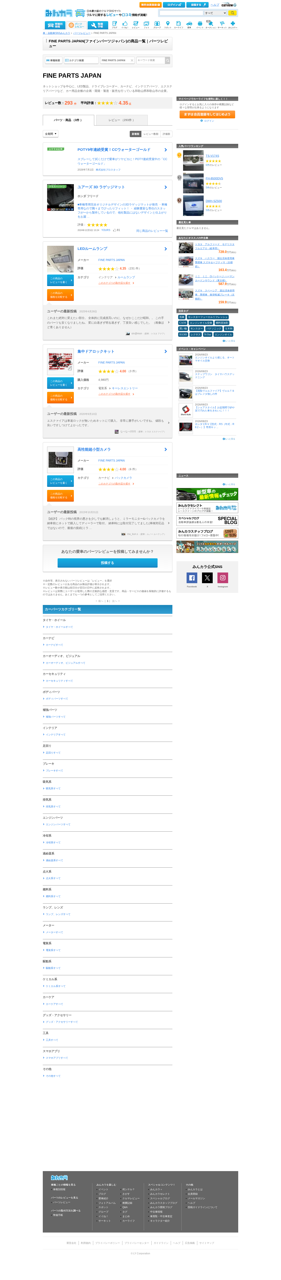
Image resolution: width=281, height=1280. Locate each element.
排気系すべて (53, 806)
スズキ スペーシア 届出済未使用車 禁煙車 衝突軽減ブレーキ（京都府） (215, 294)
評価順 (166, 134)
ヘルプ (215, 4)
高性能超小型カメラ (94, 449)
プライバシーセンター (136, 1243)
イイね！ (103, 1216)
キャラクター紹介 (160, 1220)
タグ (124, 1211)
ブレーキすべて (54, 770)
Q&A (125, 1207)
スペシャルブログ (160, 1198)
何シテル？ (128, 1189)
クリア (133, 60)
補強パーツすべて (56, 716)
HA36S (183, 334)
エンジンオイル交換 (201, 322)
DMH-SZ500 (214, 201)
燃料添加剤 (222, 322)
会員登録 (193, 1193)
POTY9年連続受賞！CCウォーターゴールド (114, 150)
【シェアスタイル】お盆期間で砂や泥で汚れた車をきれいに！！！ (215, 409)
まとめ (126, 1216)
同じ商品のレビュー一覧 (152, 230)
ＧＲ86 (228, 328)
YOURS (105, 230)
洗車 (181, 317)
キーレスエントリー (125, 388)
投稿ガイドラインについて (202, 1207)
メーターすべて (54, 932)
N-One (207, 334)
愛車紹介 (103, 1198)
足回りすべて (53, 752)
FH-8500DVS (214, 178)
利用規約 (86, 1243)
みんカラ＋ (156, 1189)
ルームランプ (126, 277)
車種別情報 (59, 1189)
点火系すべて (53, 878)
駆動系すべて (53, 968)
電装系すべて (53, 950)
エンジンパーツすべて (58, 824)
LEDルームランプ (92, 249)
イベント (103, 1189)
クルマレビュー (131, 1198)
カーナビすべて (54, 644)
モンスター (196, 328)
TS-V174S (212, 155)
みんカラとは (195, 1189)
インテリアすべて (56, 734)
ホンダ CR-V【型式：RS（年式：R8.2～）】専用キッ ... (214, 425)
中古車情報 (156, 1211)
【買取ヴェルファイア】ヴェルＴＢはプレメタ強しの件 (215, 392)
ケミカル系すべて (56, 986)
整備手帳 (58, 1215)
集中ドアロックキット (96, 351)
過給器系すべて (54, 860)
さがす (126, 1193)
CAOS (182, 322)
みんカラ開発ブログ (161, 1207)
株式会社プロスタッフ (108, 169)
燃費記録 (127, 1203)
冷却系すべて (53, 842)
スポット (103, 1207)
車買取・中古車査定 (161, 1216)
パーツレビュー (82, 33)
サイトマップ (206, 1243)
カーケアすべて (54, 1004)
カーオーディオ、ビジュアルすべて (65, 662)
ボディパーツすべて (57, 698)
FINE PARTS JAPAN (111, 260)
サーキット (105, 1220)
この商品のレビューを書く (58, 280)
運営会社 (71, 1243)
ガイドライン (161, 1243)
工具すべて (52, 1040)
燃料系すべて (53, 896)
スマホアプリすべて (57, 1057)
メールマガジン (196, 1198)
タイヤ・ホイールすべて (59, 627)
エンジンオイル (223, 334)
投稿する (107, 562)
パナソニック (214, 328)
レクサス (196, 334)
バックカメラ (123, 477)
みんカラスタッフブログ (163, 1203)
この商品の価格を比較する (58, 295)
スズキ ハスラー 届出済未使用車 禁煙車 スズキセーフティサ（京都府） (215, 262)
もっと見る (230, 341)
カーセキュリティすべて (59, 680)
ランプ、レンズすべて (58, 914)
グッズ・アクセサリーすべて (62, 1021)
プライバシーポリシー (107, 1243)
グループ (103, 1211)
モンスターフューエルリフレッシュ (208, 317)
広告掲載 (190, 1243)
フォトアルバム (107, 1203)
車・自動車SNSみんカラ (56, 33)
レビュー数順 (151, 134)
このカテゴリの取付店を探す (114, 283)
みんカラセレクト (160, 1193)
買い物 (183, 328)
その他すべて (53, 1076)
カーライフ (128, 1220)
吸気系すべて (53, 788)
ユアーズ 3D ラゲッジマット (101, 187)
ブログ (102, 1193)
